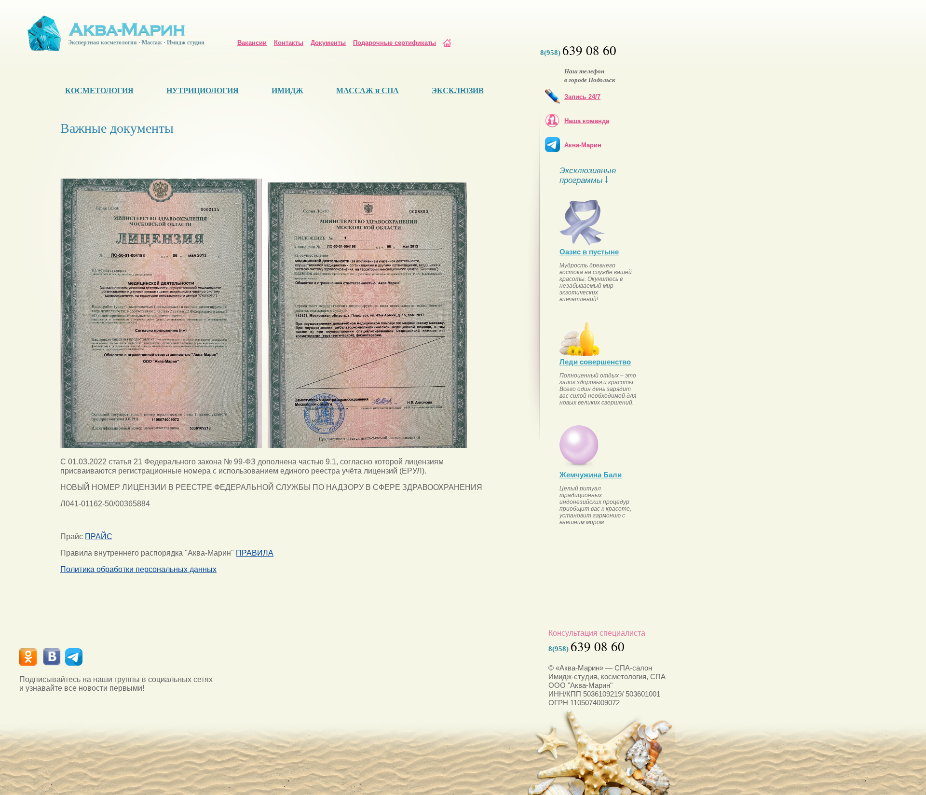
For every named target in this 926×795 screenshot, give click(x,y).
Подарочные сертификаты (394, 42)
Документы (328, 42)
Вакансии (252, 42)
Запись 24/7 (582, 96)
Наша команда (586, 121)
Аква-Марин (582, 145)
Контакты (288, 42)
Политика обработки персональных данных (138, 569)
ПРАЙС (98, 536)
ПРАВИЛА (254, 553)
